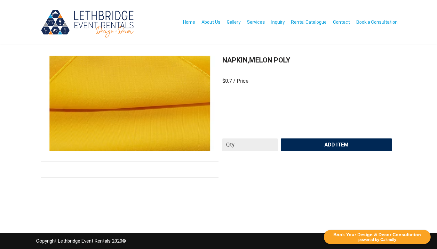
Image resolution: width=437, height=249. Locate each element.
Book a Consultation (377, 22)
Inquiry (278, 22)
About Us (211, 22)
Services (256, 22)
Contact (341, 22)
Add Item (336, 145)
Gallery (234, 22)
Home (189, 22)
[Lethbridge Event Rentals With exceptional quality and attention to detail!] (89, 22)
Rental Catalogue (309, 22)
